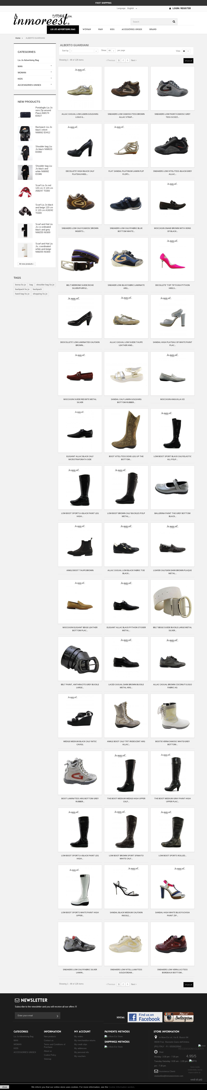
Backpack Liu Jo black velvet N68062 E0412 (43, 130)
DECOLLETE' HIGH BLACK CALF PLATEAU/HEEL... (80, 172)
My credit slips (80, 1044)
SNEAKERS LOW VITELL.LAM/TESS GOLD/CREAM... (126, 971)
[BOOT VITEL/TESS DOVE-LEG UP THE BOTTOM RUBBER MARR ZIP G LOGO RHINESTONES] (126, 430)
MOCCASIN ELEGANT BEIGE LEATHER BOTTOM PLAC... (80, 629)
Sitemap (47, 1059)
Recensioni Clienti (191, 1048)
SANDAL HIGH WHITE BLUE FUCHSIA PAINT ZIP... (172, 914)
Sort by (65, 50)
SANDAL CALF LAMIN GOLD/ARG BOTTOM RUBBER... (126, 401)
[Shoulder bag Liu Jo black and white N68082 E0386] (25, 172)
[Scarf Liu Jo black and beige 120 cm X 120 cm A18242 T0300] (25, 211)
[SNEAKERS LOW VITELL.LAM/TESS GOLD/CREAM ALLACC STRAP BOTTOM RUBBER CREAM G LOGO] (126, 943)
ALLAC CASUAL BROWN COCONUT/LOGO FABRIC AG (172, 686)
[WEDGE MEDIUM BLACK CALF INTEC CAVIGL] (79, 715)
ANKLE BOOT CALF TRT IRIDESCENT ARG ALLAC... (126, 743)
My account (82, 1031)
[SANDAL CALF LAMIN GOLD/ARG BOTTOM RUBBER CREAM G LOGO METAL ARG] (126, 373)
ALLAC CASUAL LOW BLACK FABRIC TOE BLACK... (126, 572)
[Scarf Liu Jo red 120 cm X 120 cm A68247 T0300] (25, 191)
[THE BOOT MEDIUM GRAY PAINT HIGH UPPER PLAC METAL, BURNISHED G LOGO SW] (172, 772)
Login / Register (181, 8)
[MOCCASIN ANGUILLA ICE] (172, 373)
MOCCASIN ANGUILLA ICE (172, 399)
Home (17, 38)
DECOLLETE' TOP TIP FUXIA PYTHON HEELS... (172, 286)
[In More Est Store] (43, 19)
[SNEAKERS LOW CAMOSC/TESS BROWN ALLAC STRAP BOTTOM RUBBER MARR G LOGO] (126, 88)
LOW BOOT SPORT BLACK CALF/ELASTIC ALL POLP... (172, 458)
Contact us (48, 1040)
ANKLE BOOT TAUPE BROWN (80, 570)
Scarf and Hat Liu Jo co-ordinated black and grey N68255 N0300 (44, 228)
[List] (188, 51)
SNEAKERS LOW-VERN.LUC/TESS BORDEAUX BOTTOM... (172, 971)
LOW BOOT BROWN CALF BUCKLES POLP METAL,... (126, 515)
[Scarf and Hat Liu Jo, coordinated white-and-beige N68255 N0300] (25, 250)
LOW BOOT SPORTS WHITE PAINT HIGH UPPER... (80, 914)
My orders (78, 1036)
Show (103, 50)
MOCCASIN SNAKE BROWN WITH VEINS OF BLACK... (172, 230)
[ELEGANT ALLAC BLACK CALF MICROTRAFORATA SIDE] (79, 430)
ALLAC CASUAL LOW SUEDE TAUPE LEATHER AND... (126, 344)
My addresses (80, 1048)
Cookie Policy (50, 1055)
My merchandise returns (84, 1040)
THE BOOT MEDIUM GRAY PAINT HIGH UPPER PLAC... (172, 800)
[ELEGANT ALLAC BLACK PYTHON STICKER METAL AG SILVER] (126, 601)
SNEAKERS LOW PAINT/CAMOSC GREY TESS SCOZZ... (172, 115)
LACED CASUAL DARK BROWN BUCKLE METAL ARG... (126, 686)
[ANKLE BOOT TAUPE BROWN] (79, 544)
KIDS (112, 29)
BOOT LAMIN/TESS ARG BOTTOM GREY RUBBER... (80, 800)
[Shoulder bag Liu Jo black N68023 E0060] (25, 153)
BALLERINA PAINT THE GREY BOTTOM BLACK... (172, 515)
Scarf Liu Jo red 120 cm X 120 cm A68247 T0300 (44, 188)
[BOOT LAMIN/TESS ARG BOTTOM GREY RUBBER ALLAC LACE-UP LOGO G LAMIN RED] (79, 772)
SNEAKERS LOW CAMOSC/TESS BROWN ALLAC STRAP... (126, 115)
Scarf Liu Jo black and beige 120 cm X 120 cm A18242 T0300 (44, 208)
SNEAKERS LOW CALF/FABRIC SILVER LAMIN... (80, 971)
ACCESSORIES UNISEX (132, 29)
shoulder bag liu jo (45, 285)
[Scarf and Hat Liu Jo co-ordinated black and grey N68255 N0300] (25, 230)
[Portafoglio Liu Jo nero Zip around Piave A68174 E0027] (25, 114)
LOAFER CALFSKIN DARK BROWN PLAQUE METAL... (172, 572)
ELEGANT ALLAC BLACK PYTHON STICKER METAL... (126, 629)
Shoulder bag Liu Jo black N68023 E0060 (43, 149)
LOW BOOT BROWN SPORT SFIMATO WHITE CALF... (126, 857)
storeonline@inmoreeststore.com (168, 1076)
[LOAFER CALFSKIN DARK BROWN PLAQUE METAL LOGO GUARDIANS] (172, 544)
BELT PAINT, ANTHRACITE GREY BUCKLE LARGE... (80, 686)
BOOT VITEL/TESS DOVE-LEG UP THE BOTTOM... (126, 458)
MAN (100, 29)
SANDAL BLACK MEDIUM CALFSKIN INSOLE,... (126, 914)
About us (48, 1051)
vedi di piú (196, 1079)
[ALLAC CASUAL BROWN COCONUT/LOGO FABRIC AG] (172, 658)
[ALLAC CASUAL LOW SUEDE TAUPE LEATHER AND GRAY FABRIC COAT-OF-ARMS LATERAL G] (126, 316)
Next (133, 60)
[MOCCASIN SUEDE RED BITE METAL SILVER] (79, 373)
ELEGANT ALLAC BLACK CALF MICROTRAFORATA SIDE (79, 458)
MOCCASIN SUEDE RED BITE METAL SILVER (80, 401)
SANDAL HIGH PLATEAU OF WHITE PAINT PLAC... (172, 344)
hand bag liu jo (22, 294)
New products (29, 101)
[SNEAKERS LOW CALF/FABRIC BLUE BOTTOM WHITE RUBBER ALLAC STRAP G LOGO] (126, 202)
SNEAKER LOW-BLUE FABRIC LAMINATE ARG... (126, 286)
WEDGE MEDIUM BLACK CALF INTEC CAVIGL (80, 743)
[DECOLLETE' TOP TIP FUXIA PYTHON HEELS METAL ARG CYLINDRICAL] (172, 259)
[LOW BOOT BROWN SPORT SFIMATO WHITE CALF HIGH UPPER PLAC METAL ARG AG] (126, 829)
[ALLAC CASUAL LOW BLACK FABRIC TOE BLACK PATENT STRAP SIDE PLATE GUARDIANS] (126, 544)
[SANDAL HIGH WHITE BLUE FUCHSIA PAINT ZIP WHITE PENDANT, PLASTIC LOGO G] (172, 886)
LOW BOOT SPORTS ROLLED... (172, 855)
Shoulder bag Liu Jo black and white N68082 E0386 (43, 170)
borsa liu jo (20, 285)
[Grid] (184, 51)
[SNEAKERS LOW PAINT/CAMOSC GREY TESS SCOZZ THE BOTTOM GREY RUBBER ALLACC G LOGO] (172, 88)
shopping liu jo (40, 294)
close (4, 1087)
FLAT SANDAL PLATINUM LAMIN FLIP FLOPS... (126, 172)
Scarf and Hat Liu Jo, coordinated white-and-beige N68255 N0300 (44, 247)
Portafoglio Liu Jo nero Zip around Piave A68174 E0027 (43, 111)
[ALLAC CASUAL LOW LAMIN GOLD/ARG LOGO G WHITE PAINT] (79, 88)
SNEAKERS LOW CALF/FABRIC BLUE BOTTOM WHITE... (126, 230)
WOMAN (87, 29)
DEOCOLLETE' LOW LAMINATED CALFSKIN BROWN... (80, 344)
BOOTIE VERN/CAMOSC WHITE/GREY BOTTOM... (172, 743)
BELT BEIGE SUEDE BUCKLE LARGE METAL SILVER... (172, 629)
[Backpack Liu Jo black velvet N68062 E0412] (25, 133)
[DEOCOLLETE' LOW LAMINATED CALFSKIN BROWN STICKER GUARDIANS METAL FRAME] (79, 316)
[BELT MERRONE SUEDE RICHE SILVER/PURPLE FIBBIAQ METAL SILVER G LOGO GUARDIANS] (79, 259)
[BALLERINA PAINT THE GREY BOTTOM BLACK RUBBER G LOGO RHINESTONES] (172, 487)
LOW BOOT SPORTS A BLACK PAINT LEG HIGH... (80, 515)
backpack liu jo (22, 289)
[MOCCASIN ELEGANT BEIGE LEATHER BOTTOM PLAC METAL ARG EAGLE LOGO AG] (79, 601)
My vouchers (80, 1056)
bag (31, 285)
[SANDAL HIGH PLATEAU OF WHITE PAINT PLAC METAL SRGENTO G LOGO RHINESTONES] (172, 316)
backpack (37, 289)
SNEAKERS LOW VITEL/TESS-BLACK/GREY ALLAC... (172, 172)
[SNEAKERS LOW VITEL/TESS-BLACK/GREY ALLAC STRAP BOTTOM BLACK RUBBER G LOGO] (172, 145)
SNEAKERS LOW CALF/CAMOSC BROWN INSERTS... (80, 230)
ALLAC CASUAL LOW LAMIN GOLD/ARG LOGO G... (80, 115)
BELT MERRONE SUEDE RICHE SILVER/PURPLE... (80, 286)
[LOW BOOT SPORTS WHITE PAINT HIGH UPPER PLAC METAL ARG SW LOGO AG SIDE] (79, 886)
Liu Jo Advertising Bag (62, 29)
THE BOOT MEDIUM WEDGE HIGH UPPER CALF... (126, 800)
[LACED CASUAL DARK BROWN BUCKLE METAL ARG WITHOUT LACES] (126, 658)
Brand (153, 29)
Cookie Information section (121, 1087)
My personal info (81, 1052)
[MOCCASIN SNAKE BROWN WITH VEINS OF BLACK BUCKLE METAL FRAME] (172, 202)
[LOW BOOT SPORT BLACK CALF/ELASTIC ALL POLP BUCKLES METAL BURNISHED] (172, 430)
